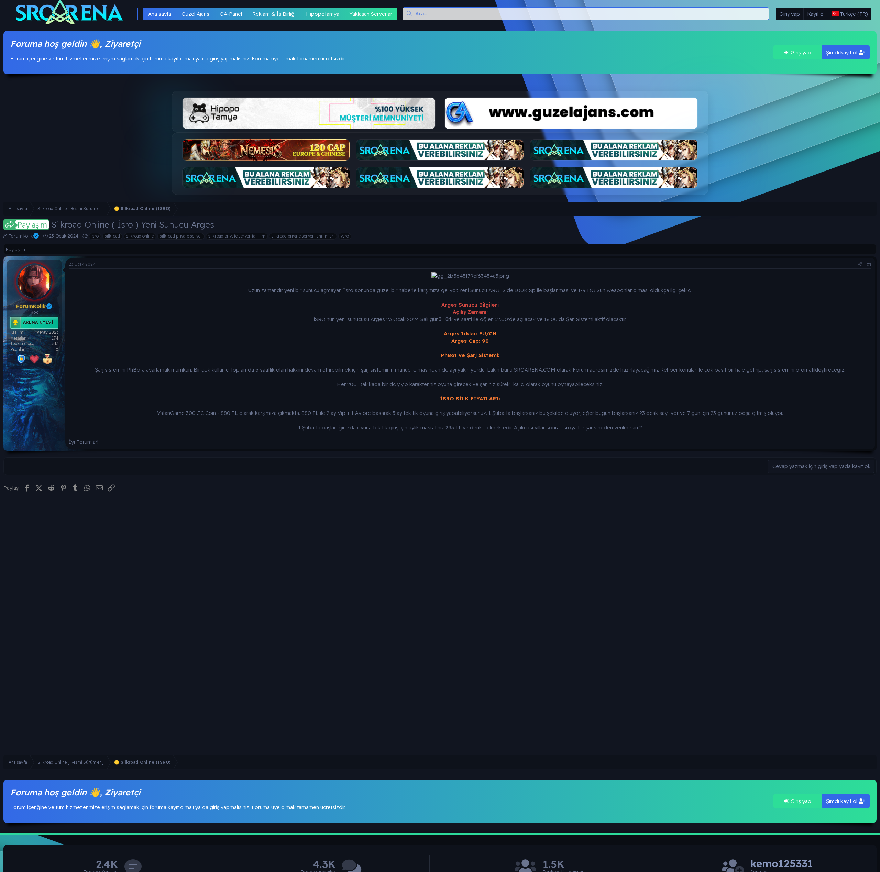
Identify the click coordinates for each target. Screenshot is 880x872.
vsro (345, 236)
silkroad (112, 236)
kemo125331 (781, 863)
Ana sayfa (159, 14)
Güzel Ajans (195, 14)
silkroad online (140, 236)
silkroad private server (181, 236)
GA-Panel (231, 14)
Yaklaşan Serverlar (371, 14)
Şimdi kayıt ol (842, 52)
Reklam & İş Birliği (274, 14)
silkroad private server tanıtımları (303, 236)
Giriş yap (800, 52)
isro (95, 236)
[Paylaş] (860, 264)
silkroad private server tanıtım (236, 236)
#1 (869, 264)
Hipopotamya (322, 14)
